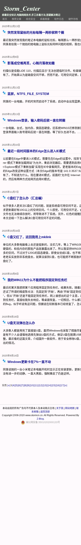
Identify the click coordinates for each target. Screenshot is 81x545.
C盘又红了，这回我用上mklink (29, 237)
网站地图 (70, 408)
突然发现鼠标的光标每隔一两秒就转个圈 (35, 32)
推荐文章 (16, 19)
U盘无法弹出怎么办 (21, 323)
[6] (19, 385)
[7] (22, 385)
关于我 (59, 408)
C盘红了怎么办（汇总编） (25, 198)
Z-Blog (40, 418)
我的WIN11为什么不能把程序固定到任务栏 (37, 280)
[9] (28, 385)
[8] (25, 385)
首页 (4, 19)
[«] (8, 385)
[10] (32, 385)
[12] (40, 385)
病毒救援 (45, 19)
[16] (58, 385)
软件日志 (59, 19)
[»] (65, 385)
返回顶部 (45, 411)
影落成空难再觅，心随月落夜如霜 (31, 63)
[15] (53, 385)
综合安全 (30, 19)
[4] (13, 385)
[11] (36, 385)
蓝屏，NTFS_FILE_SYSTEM (28, 94)
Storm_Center (22, 8)
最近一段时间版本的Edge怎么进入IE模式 (36, 151)
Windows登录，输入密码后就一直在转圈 (36, 120)
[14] (49, 385)
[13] (45, 385)
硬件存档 (73, 19)
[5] (16, 385)
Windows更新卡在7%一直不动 (29, 362)
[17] (62, 385)
